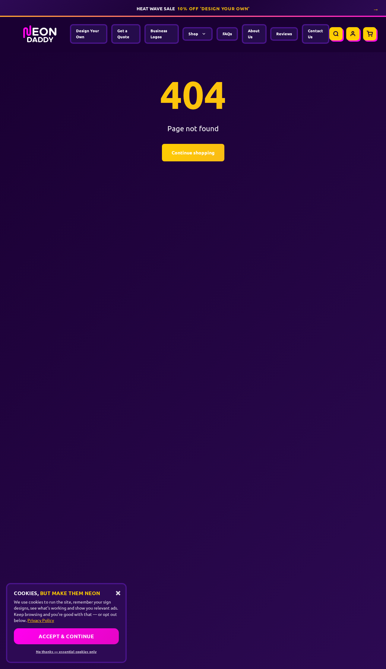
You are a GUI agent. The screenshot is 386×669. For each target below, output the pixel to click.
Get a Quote (123, 33)
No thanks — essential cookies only (66, 651)
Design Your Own (87, 33)
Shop (193, 33)
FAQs (227, 33)
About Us (254, 33)
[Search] (336, 33)
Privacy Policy (40, 620)
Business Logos (158, 33)
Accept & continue (66, 636)
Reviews (284, 33)
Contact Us (315, 33)
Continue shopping (193, 152)
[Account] (352, 33)
